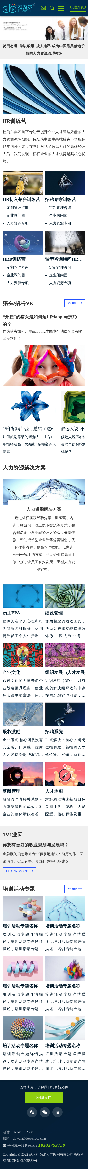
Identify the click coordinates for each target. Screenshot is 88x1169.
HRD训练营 (14, 259)
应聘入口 (44, 1098)
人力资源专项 (18, 223)
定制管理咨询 (18, 208)
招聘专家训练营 (60, 199)
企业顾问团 (16, 215)
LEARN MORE (17, 871)
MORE (72, 303)
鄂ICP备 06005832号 (22, 1161)
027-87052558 (23, 1132)
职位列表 (77, 7)
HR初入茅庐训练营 (21, 199)
